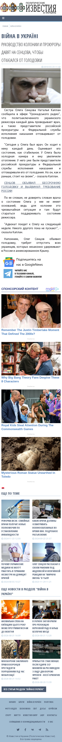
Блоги (21, 702)
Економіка (25, 708)
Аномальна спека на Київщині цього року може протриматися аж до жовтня (14, 626)
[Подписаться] (23, 262)
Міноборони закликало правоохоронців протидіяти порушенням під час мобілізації (14, 668)
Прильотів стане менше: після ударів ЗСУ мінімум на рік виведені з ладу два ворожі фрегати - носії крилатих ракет (46, 669)
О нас (50, 721)
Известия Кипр (30, 715)
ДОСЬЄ (43, 708)
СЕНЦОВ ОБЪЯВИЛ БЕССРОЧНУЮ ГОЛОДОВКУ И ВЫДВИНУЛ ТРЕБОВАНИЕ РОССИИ (31, 186)
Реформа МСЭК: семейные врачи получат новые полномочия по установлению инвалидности (15, 527)
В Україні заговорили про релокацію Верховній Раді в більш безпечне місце (45, 626)
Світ (35, 708)
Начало (12, 702)
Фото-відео (11, 708)
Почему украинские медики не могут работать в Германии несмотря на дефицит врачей (14, 571)
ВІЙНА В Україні (19, 36)
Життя (17, 715)
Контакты (52, 715)
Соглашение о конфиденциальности (27, 721)
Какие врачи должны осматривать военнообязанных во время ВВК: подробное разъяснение (45, 527)
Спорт (8, 715)
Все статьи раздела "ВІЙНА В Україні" (24, 689)
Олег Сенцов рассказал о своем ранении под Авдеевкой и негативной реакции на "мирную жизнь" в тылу (46, 571)
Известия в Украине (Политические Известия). (32, 736)
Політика (48, 702)
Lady (42, 715)
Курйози (53, 708)
